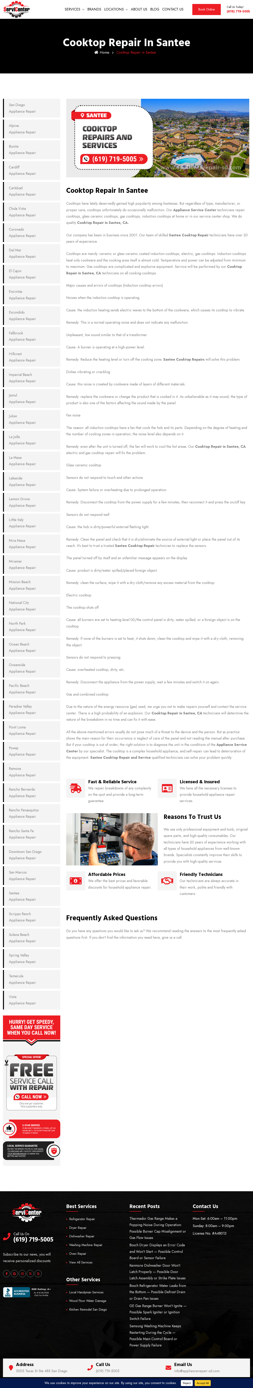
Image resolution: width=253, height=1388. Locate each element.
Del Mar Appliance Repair (22, 253)
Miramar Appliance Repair (22, 564)
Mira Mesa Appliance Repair (22, 543)
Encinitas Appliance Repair (22, 294)
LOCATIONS (114, 9)
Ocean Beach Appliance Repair (22, 647)
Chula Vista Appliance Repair (22, 212)
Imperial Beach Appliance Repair (22, 378)
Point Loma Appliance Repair (22, 730)
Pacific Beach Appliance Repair (22, 689)
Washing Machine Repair (85, 1245)
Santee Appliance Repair (22, 896)
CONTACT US (172, 9)
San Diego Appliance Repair (22, 108)
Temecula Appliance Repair (22, 979)
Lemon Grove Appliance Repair (22, 502)
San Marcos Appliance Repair (22, 875)
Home (104, 52)
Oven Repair (77, 1253)
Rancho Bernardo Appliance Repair (22, 792)
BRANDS (94, 9)
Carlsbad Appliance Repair (22, 191)
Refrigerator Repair (82, 1219)
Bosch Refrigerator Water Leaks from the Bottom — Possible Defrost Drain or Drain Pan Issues (157, 1292)
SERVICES (72, 9)
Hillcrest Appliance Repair (22, 357)
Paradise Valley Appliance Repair (22, 709)
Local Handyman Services (86, 1292)
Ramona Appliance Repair (22, 772)
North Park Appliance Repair (22, 626)
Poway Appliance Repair (22, 751)
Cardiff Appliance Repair (22, 170)
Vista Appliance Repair (22, 1000)
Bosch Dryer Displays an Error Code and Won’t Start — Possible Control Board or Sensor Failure (157, 1252)
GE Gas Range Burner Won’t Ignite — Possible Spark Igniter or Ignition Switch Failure (158, 1312)
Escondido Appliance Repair (22, 315)
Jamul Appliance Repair (22, 398)
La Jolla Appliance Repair (22, 440)
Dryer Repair (77, 1227)
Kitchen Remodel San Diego (88, 1309)
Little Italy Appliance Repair (22, 523)
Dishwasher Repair (81, 1236)
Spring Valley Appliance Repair (22, 958)
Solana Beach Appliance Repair (22, 938)
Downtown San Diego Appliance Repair (25, 855)
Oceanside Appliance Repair (22, 668)
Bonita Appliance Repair (22, 149)
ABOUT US (139, 9)
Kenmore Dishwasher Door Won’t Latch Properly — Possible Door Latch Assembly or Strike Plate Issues (157, 1272)
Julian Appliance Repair (22, 419)
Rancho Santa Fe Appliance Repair (22, 834)
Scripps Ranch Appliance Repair (22, 917)
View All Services (81, 1262)
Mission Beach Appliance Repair (22, 585)
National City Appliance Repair (22, 606)
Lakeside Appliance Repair (22, 481)
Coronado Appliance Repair (22, 232)
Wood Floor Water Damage (87, 1301)
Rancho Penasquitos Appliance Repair (24, 813)
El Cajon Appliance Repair (22, 274)
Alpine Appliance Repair (22, 129)
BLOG (154, 9)
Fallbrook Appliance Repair (22, 336)
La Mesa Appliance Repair (22, 461)
